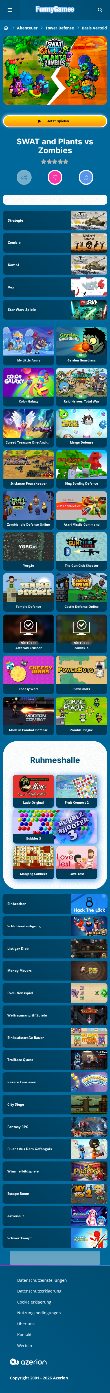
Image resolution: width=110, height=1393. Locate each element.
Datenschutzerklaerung (39, 1291)
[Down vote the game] (55, 177)
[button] (100, 10)
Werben (24, 1345)
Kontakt (24, 1334)
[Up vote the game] (86, 177)
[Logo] (55, 10)
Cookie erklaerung (34, 1302)
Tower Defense (59, 28)
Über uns (26, 1323)
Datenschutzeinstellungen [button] (42, 1280)
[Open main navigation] (10, 10)
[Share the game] (24, 177)
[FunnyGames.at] (6, 28)
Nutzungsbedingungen (39, 1312)
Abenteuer (27, 28)
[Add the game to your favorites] (97, 46)
